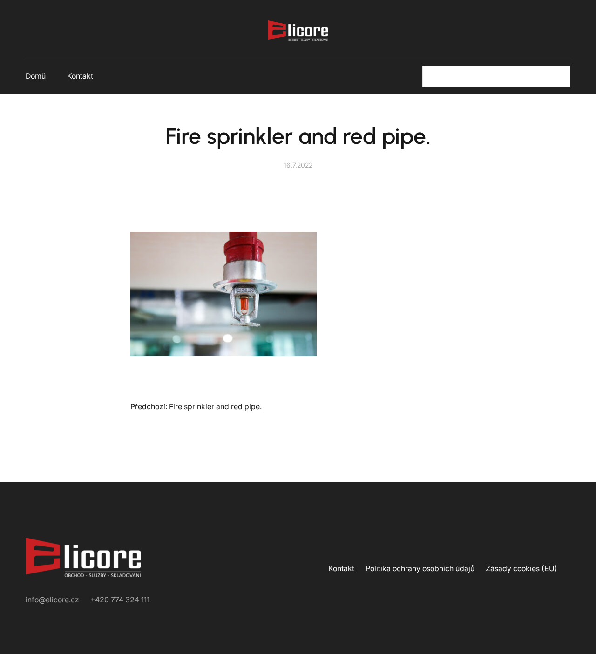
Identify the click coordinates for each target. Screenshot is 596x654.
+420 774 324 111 (119, 599)
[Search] (558, 76)
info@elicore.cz (52, 599)
